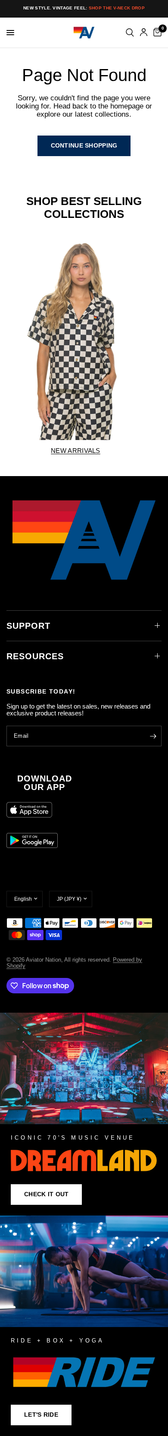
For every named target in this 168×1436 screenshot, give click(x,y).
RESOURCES (35, 656)
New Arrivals (75, 450)
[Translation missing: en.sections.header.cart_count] (156, 33)
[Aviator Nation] (84, 1114)
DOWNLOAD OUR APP (44, 783)
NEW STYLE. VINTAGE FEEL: (84, 8)
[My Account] (143, 33)
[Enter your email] (153, 736)
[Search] (130, 33)
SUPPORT (28, 626)
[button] (46, 1194)
